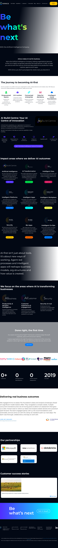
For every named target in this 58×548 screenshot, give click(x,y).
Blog (35, 3)
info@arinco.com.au (6, 528)
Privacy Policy (45, 538)
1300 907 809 (5, 527)
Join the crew (44, 3)
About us (38, 3)
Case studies (30, 3)
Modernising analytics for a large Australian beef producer (15, 493)
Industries (24, 3)
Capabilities (18, 3)
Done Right (13, 3)
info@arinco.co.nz (6, 529)
